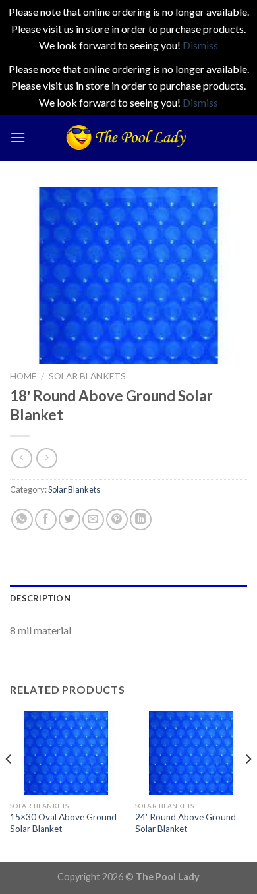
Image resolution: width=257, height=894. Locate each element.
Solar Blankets (87, 376)
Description (40, 598)
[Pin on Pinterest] (117, 519)
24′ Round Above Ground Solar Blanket (185, 823)
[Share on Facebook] (46, 519)
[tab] (128, 598)
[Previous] (9, 786)
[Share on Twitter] (69, 519)
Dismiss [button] (200, 45)
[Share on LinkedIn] (141, 519)
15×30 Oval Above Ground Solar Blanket (63, 823)
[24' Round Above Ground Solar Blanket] (191, 753)
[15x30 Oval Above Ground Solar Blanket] (66, 753)
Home (23, 376)
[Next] (247, 786)
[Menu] (18, 137)
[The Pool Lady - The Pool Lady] (128, 137)
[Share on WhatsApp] (22, 519)
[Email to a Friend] (93, 519)
